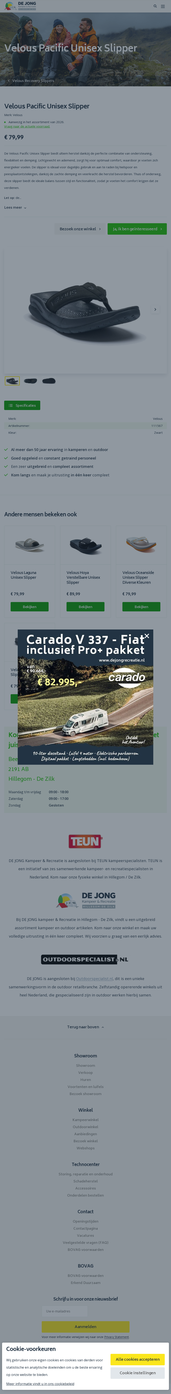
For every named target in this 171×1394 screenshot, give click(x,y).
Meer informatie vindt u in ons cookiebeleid (40, 1384)
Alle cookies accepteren (138, 1360)
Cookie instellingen (138, 1373)
